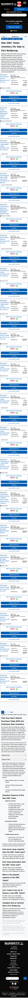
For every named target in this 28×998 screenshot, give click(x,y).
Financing (13, 956)
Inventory (13, 958)
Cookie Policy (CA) (13, 967)
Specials (13, 966)
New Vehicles (13, 960)
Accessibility (12, 993)
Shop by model (6, 759)
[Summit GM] (9, 4)
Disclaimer (13, 970)
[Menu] (24, 3)
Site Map (4, 994)
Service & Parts (13, 972)
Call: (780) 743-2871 (15, 103)
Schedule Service (13, 974)
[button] (14, 92)
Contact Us (5, 993)
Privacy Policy (21, 993)
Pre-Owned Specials (13, 964)
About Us (13, 951)
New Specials (13, 963)
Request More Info (14, 97)
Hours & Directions (13, 954)
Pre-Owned (13, 961)
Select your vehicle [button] (14, 27)
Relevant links (6, 755)
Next (11, 712)
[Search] (25, 978)
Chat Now (14, 100)
